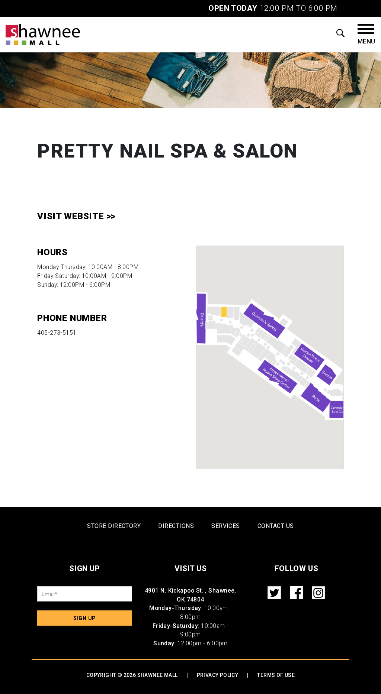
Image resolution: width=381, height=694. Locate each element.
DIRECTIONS (176, 525)
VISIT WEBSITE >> (76, 216)
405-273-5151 (56, 332)
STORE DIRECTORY (114, 525)
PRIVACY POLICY (217, 675)
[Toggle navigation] (366, 34)
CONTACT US (275, 525)
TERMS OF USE (276, 675)
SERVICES (225, 525)
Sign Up (84, 618)
